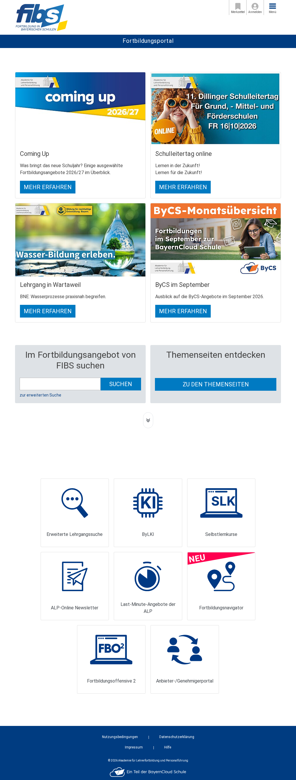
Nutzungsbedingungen (120, 737)
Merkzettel (238, 12)
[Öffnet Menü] (272, 6)
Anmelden (255, 12)
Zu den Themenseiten (216, 384)
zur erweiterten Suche (40, 395)
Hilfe (167, 747)
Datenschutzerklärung (176, 737)
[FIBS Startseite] (41, 17)
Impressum (134, 747)
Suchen (120, 384)
